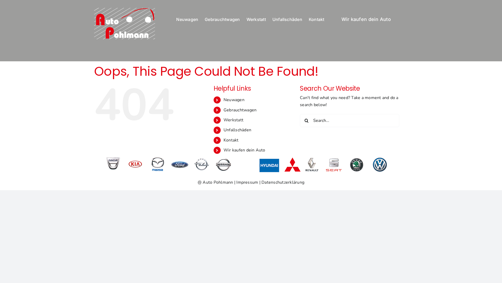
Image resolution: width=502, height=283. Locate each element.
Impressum (247, 182)
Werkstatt (233, 120)
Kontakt (231, 140)
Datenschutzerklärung (282, 182)
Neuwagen (234, 100)
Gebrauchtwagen (240, 110)
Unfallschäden (237, 130)
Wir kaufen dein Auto (244, 150)
